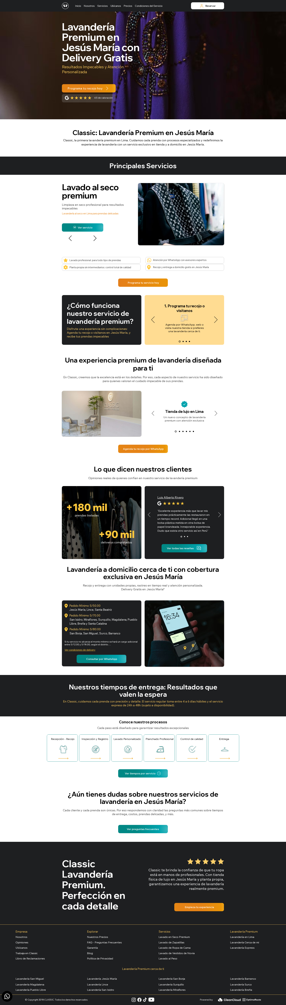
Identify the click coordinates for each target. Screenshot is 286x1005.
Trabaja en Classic (27, 953)
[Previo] (153, 319)
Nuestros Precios (97, 937)
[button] (102, 5)
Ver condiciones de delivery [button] (80, 649)
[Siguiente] (95, 238)
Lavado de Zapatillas (171, 942)
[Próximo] (215, 319)
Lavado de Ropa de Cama (175, 947)
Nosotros (21, 937)
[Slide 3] (186, 341)
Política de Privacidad (100, 958)
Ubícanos (21, 947)
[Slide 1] (180, 341)
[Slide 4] (189, 341)
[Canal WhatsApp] (7, 996)
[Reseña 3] (187, 536)
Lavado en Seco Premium (174, 937)
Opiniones (22, 942)
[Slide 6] (193, 431)
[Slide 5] (190, 431)
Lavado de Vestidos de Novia (177, 953)
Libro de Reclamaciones (30, 958)
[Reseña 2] (184, 536)
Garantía (92, 947)
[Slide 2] (183, 341)
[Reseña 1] (181, 536)
